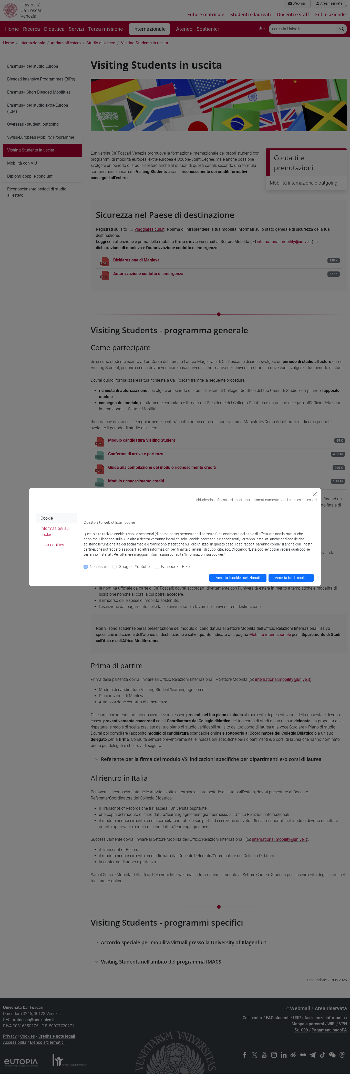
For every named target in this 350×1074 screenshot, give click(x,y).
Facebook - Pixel (176, 566)
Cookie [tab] (46, 518)
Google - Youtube (134, 566)
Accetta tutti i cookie (291, 578)
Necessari (98, 566)
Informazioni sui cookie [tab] (55, 531)
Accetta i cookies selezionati (238, 578)
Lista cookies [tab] (52, 544)
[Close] (315, 494)
